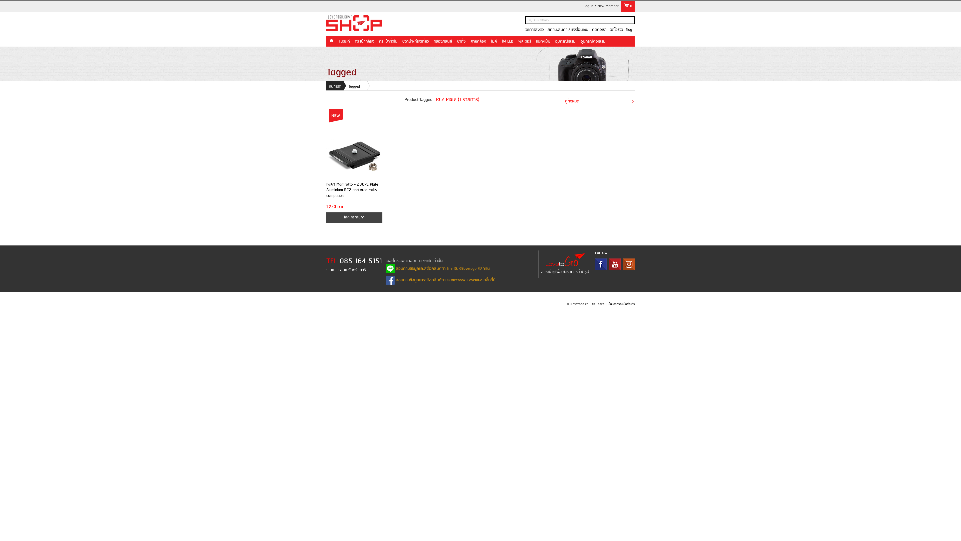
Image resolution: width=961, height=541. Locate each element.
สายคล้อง (478, 41)
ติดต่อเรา (599, 30)
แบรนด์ (344, 41)
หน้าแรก (331, 41)
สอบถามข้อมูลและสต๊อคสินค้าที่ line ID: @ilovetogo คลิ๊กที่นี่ (442, 268)
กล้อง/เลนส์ (443, 41)
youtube (615, 264)
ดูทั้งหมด (572, 101)
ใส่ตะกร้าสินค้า (354, 217)
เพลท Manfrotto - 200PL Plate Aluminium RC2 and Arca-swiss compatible (352, 190)
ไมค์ (494, 41)
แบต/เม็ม (543, 41)
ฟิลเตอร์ (524, 41)
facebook (601, 264)
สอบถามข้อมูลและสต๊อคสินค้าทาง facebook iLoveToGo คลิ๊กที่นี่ (445, 280)
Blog (628, 30)
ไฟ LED (507, 41)
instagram (629, 264)
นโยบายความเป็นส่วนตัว (621, 304)
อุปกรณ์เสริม (565, 41)
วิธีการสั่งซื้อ (534, 30)
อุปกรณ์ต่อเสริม (593, 41)
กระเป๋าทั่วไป (388, 41)
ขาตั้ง (461, 41)
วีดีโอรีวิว (616, 30)
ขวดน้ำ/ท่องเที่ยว (415, 41)
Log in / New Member (601, 6)
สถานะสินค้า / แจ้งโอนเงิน (568, 30)
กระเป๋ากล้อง (364, 41)
